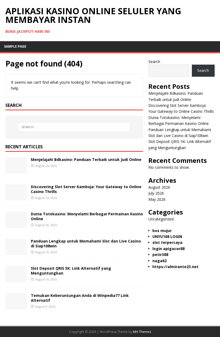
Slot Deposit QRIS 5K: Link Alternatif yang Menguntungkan (71, 271)
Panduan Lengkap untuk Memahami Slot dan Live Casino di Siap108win (86, 243)
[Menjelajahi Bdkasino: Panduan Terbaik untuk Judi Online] (16, 170)
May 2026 (157, 199)
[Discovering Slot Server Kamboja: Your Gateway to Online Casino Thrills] (16, 197)
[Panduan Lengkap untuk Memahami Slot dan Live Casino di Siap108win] (16, 251)
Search (154, 61)
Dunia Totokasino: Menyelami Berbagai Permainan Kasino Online (87, 216)
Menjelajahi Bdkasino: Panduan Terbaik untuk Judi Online (86, 159)
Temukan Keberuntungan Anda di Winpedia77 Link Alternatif (80, 298)
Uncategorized (161, 219)
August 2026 (159, 187)
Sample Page (15, 46)
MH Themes (142, 331)
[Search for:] (74, 127)
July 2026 (156, 193)
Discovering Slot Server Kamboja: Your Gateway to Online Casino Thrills (86, 189)
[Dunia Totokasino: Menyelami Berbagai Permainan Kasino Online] (16, 224)
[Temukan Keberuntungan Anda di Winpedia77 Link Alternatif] (16, 305)
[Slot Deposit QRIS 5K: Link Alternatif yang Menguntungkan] (16, 278)
